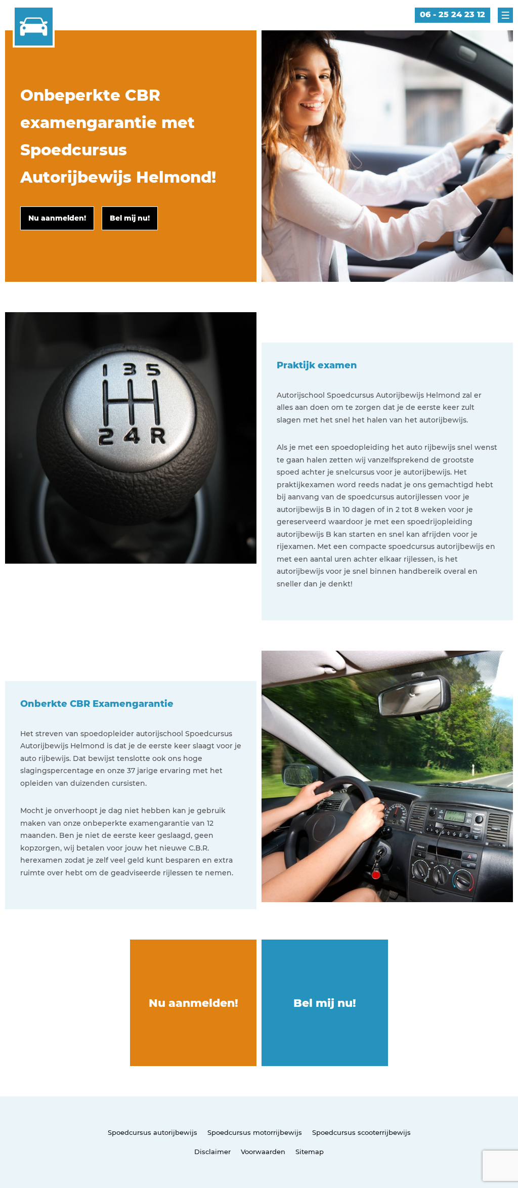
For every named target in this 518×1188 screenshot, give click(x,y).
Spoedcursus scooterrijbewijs (361, 1132)
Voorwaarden (263, 1152)
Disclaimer (212, 1152)
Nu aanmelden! (193, 1003)
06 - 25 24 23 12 (452, 14)
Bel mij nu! (324, 1003)
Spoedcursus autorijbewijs (152, 1132)
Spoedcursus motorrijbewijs (254, 1132)
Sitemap (309, 1152)
